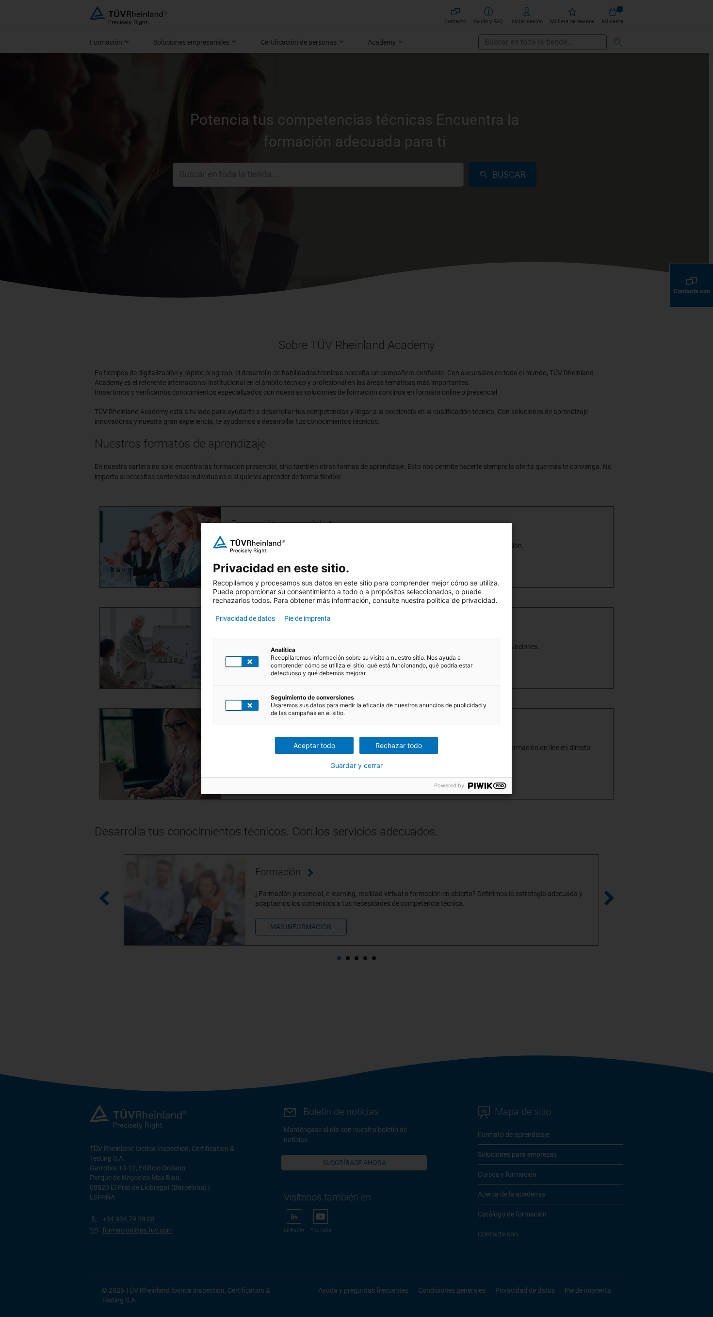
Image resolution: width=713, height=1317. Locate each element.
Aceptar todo (314, 745)
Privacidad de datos (245, 618)
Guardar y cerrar (356, 765)
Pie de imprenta (307, 618)
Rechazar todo (398, 745)
